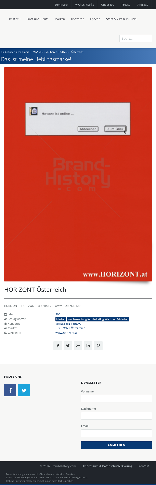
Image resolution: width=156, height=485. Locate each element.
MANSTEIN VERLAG (44, 52)
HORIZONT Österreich (70, 52)
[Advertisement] (122, 55)
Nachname (88, 409)
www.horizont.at (66, 333)
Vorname (87, 391)
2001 (58, 314)
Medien (60, 319)
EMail (85, 426)
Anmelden (116, 445)
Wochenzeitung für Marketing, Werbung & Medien (98, 319)
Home (25, 52)
